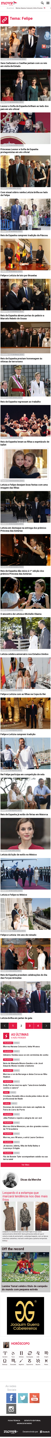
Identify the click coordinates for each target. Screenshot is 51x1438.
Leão (38, 1357)
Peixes (46, 1364)
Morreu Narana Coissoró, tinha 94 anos (14, 8)
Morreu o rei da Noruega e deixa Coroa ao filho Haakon (25, 1075)
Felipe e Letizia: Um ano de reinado (18, 935)
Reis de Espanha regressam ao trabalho (20, 401)
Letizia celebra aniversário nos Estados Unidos (24, 654)
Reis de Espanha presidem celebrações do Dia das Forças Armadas (23, 976)
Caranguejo (29, 1357)
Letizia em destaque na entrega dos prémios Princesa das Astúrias (23, 529)
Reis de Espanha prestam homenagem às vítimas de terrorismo (21, 360)
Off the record (13, 1249)
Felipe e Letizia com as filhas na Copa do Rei (23, 694)
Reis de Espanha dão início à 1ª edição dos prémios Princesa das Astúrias (22, 572)
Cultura (6, 1103)
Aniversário (6, 650)
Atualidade (39, 8)
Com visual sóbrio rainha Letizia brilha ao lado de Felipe (24, 193)
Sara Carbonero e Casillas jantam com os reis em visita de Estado (23, 64)
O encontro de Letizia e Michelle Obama (20, 614)
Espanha (5, 311)
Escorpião (13, 1364)
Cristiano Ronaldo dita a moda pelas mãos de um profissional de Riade (25, 1097)
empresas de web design (45, 1431)
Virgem (46, 1357)
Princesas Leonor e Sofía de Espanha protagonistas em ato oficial (19, 150)
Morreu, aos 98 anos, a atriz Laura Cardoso (23, 1137)
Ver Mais (25, 1165)
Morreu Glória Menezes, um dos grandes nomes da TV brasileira (26, 1127)
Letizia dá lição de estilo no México (18, 854)
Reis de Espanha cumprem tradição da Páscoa (24, 235)
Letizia (4, 145)
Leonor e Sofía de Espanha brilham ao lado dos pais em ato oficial (24, 107)
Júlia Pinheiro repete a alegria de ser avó (22, 1118)
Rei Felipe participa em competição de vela (22, 774)
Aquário (38, 1364)
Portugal (4, 59)
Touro (13, 1357)
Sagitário (21, 1364)
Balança (4, 1364)
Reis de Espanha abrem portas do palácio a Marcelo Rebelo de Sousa (22, 317)
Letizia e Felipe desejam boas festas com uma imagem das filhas (24, 486)
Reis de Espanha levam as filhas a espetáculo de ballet (24, 443)
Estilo (4, 851)
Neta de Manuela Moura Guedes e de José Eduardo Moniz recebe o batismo (23, 1064)
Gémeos (21, 1357)
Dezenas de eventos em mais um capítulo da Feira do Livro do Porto (24, 1108)
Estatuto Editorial (32, 1420)
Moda (6, 1092)
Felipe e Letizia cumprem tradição (18, 734)
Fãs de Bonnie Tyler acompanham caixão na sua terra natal (25, 1157)
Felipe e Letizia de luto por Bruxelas (18, 275)
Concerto (5, 354)
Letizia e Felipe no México (13, 894)
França (4, 1014)
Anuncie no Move (24, 1423)
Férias (4, 770)
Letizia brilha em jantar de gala (16, 1018)
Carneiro (4, 1357)
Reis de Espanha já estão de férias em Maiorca (24, 814)
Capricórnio (29, 1364)
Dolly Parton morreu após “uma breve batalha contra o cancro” (24, 1086)
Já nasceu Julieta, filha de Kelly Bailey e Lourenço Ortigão (21, 1147)
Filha (3, 102)
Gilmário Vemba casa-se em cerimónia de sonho (25, 1055)
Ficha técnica (14, 1420)
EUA (3, 610)
